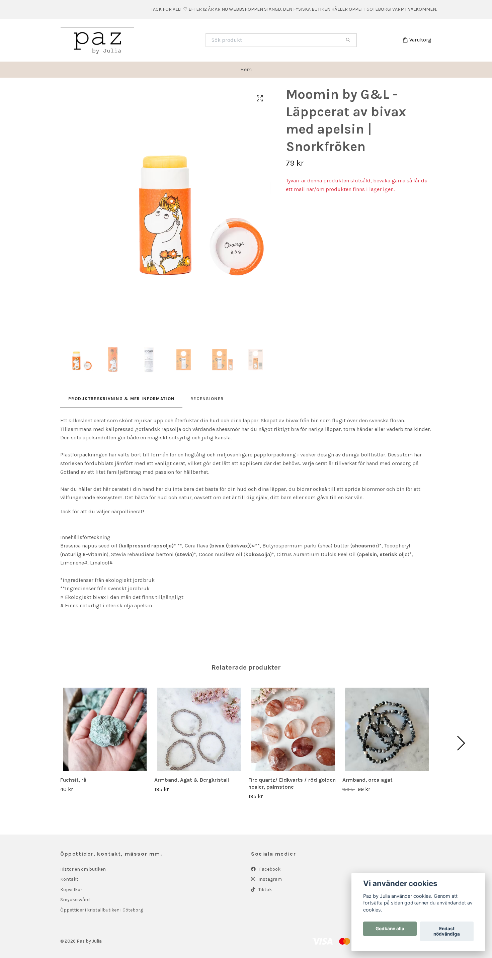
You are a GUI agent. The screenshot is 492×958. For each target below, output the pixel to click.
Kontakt (69, 879)
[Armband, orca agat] (386, 729)
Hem (246, 69)
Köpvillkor (71, 889)
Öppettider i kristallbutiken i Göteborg (101, 910)
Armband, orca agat (367, 780)
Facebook (269, 869)
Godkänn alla (390, 929)
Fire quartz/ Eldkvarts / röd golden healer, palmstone (292, 783)
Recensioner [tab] (207, 398)
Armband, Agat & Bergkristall (191, 780)
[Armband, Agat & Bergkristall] (198, 729)
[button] (460, 743)
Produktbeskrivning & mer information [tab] (121, 398)
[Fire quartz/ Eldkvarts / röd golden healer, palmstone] (292, 729)
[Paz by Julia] (153, 40)
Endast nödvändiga (446, 931)
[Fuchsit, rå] (104, 729)
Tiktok (264, 889)
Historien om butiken (83, 869)
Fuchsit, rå (73, 780)
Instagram (269, 879)
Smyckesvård (75, 899)
